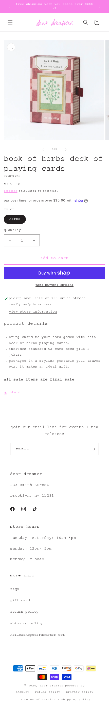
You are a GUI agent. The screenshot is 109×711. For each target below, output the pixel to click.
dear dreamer (51, 686)
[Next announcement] (99, 6)
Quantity (12, 230)
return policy (24, 612)
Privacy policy (80, 692)
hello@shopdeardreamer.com (37, 635)
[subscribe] (93, 449)
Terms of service (40, 700)
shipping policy (26, 624)
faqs (14, 589)
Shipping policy (76, 700)
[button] (10, 22)
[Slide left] (43, 149)
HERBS (15, 219)
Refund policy (47, 692)
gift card (20, 601)
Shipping (10, 191)
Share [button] (15, 392)
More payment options (54, 285)
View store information (33, 312)
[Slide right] (65, 149)
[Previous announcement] (9, 6)
